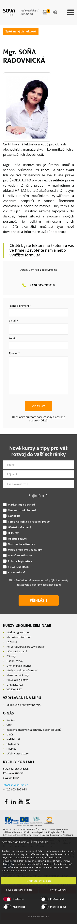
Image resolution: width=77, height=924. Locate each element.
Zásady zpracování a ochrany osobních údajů (34, 729)
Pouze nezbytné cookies (19, 889)
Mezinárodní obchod (22, 510)
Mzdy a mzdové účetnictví (25, 550)
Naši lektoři (13, 739)
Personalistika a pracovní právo (29, 521)
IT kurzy (13, 533)
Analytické (19, 906)
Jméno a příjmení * (20, 305)
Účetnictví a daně (19, 527)
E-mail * (13, 320)
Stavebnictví (16, 572)
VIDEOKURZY (14, 689)
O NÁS (8, 713)
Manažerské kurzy (20, 555)
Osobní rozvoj (17, 538)
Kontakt (11, 720)
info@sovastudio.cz (15, 785)
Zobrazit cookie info (38, 916)
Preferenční (57, 898)
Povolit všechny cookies (38, 880)
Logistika (14, 516)
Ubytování (13, 744)
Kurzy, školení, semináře (27, 625)
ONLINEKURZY (15, 684)
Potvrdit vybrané (58, 889)
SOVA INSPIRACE (18, 567)
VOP (9, 725)
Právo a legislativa (20, 561)
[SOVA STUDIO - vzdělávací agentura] (20, 12)
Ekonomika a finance (21, 544)
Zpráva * (14, 353)
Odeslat (38, 406)
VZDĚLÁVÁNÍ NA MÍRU (22, 697)
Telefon (13, 338)
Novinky (11, 748)
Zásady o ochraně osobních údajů (47, 418)
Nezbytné (18, 898)
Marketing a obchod (21, 504)
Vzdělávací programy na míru (24, 705)
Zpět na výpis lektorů (20, 31)
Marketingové (58, 906)
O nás (10, 734)
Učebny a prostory (18, 753)
